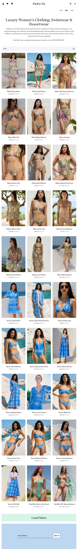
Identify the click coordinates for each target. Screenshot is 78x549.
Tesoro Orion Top (13, 458)
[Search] (70, 4)
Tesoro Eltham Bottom (39, 458)
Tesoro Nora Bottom (13, 367)
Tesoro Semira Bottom (64, 458)
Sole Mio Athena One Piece (39, 504)
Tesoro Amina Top (64, 321)
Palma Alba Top (13, 137)
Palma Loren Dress (39, 275)
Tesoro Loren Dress (39, 412)
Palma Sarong (64, 137)
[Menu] (75, 4)
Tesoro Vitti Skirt (14, 504)
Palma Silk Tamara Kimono (64, 91)
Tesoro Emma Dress (64, 367)
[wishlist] (7, 4)
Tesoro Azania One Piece (39, 367)
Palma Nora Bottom (39, 183)
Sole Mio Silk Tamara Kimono (64, 504)
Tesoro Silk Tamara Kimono (39, 321)
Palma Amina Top (13, 183)
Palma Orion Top (39, 229)
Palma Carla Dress (39, 91)
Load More (39, 518)
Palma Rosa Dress (13, 91)
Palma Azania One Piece (64, 183)
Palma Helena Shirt (13, 229)
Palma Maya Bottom (39, 137)
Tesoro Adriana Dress (13, 412)
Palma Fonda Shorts (13, 275)
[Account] (3, 4)
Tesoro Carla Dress (13, 321)
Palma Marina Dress (64, 275)
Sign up (56, 535)
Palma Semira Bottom (64, 229)
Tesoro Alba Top (64, 412)
